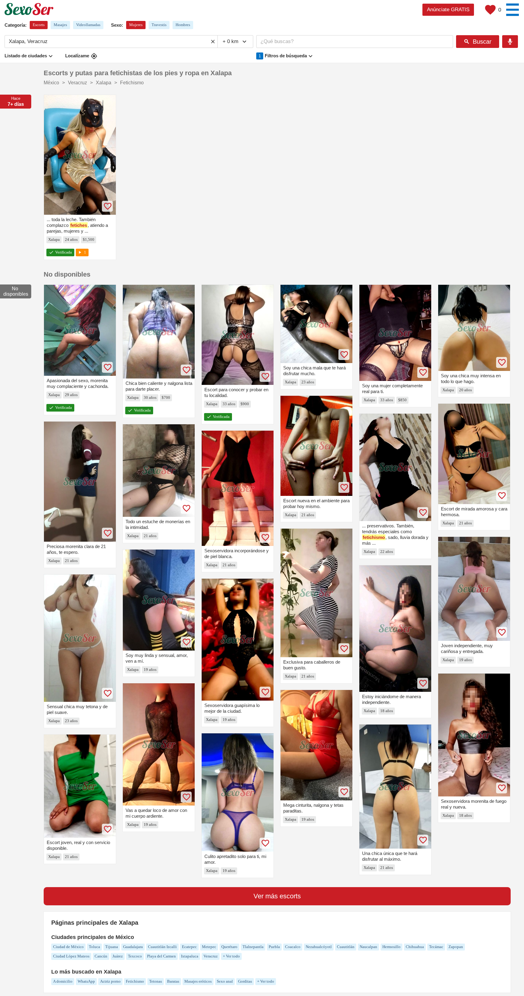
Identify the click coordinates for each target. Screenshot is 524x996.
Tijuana (111, 946)
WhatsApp (86, 981)
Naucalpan (368, 946)
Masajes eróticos (198, 981)
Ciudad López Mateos (71, 956)
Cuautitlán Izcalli (162, 946)
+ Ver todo (231, 956)
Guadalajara (133, 946)
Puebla (274, 946)
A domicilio (62, 981)
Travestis (159, 24)
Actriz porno (110, 981)
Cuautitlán (345, 946)
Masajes (60, 24)
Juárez (118, 956)
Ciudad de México (68, 946)
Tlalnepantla (253, 946)
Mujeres (136, 24)
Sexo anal (225, 981)
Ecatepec (189, 946)
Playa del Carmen (161, 956)
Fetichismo (135, 981)
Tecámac (436, 946)
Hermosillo (391, 946)
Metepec (209, 946)
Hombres (183, 24)
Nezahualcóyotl (319, 946)
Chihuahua (415, 946)
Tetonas (155, 981)
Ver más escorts (277, 896)
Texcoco (135, 956)
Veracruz (210, 956)
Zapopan (455, 946)
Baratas (173, 981)
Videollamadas (88, 24)
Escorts (39, 24)
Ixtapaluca (189, 956)
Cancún (101, 956)
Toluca (94, 946)
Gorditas (245, 981)
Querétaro (229, 946)
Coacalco (293, 946)
